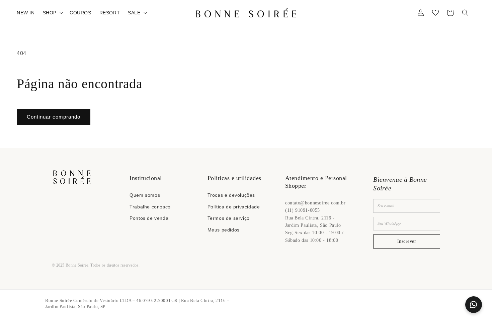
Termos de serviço (229, 218)
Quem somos (145, 195)
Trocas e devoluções (231, 195)
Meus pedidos (224, 229)
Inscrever (406, 241)
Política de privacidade (234, 206)
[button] (52, 13)
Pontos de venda (149, 218)
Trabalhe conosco (150, 206)
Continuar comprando (53, 117)
